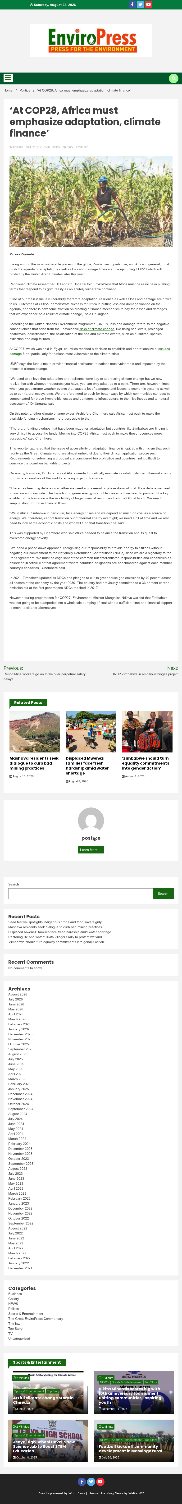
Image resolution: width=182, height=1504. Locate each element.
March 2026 (17, 1019)
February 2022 (19, 1258)
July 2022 (15, 1233)
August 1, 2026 (135, 776)
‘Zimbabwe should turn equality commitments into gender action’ (145, 763)
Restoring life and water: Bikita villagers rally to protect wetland (55, 937)
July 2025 (15, 1059)
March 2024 (17, 1139)
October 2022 (18, 1218)
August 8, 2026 (78, 781)
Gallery (13, 1299)
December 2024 (20, 1094)
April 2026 (15, 1014)
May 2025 (15, 1069)
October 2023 (18, 1158)
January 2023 (18, 1203)
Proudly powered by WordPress (62, 1493)
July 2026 (15, 999)
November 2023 (20, 1154)
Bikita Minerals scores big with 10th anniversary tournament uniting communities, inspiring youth (130, 1395)
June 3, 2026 (24, 1409)
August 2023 (17, 1168)
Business (15, 1294)
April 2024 (15, 1134)
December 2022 (20, 1208)
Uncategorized (19, 1338)
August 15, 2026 (23, 776)
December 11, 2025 (114, 1409)
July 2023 (15, 1173)
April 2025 (15, 1074)
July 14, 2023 (38, 147)
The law (14, 1323)
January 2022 (18, 1263)
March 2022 (17, 1253)
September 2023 (20, 1163)
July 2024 (15, 1119)
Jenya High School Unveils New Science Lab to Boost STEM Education (44, 1446)
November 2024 (20, 1099)
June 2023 (16, 1178)
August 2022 (17, 1228)
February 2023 (19, 1198)
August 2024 (17, 1114)
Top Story (67, 147)
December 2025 (20, 1034)
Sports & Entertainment (25, 1314)
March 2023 (17, 1193)
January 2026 (18, 1029)
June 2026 (16, 1004)
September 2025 (20, 1049)
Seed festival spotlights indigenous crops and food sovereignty (55, 922)
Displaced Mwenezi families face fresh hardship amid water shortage (87, 766)
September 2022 (20, 1223)
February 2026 (19, 1024)
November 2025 (20, 1039)
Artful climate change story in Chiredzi (43, 1400)
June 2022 (16, 1238)
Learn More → (91, 850)
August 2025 (17, 1054)
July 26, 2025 (110, 1457)
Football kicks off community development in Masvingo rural (130, 1449)
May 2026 (15, 1009)
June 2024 (16, 1124)
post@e (18, 147)
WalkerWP (135, 1493)
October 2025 (18, 1044)
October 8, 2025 (26, 1457)
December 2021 (20, 1268)
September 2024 (20, 1109)
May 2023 (15, 1183)
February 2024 (19, 1144)
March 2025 (17, 1079)
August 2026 (17, 994)
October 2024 (18, 1104)
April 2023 (15, 1188)
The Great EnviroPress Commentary (35, 1319)
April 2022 (15, 1248)
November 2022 (20, 1213)
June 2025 (16, 1064)
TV (10, 1333)
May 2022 (15, 1243)
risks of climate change (96, 329)
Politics (55, 147)
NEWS (13, 1304)
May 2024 (15, 1129)
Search (13, 884)
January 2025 (18, 1089)
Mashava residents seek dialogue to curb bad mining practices (34, 763)
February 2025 (19, 1084)
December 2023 (20, 1149)
